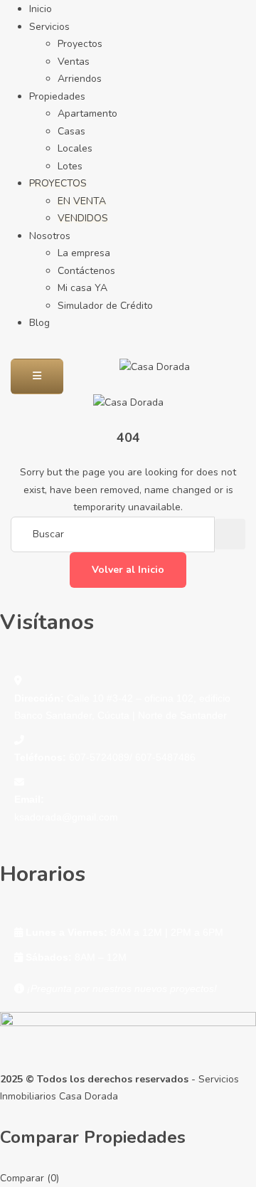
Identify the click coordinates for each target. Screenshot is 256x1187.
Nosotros (49, 236)
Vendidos (83, 218)
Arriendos (80, 78)
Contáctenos (86, 271)
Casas (71, 131)
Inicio (40, 9)
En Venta (82, 201)
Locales (75, 148)
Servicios (49, 26)
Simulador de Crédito (105, 305)
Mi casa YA (82, 288)
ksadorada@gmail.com (66, 817)
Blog (39, 322)
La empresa (84, 253)
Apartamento (87, 113)
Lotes (70, 166)
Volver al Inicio (128, 569)
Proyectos (80, 44)
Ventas (74, 61)
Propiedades (57, 96)
